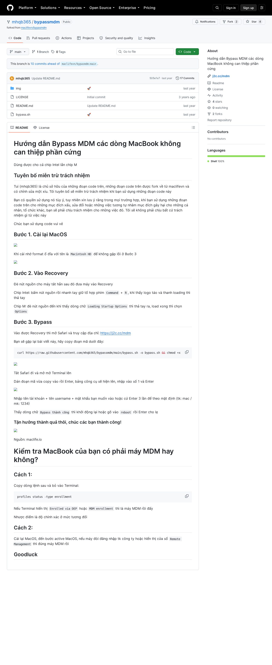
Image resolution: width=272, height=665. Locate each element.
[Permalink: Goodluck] (11, 554)
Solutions (49, 8)
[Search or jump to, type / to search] (217, 7)
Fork (232, 21)
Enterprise (127, 8)
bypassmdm (47, 21)
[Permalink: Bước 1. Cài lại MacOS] (11, 234)
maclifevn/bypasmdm (34, 27)
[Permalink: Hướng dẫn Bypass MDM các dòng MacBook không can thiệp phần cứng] (11, 148)
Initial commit (96, 97)
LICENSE (22, 97)
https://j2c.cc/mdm (115, 333)
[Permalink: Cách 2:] (11, 528)
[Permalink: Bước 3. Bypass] (11, 322)
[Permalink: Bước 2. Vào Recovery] (11, 273)
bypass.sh (23, 114)
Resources (73, 8)
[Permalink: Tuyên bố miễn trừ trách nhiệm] (11, 175)
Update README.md (46, 78)
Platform (26, 8)
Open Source (100, 8)
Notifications (207, 21)
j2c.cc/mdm (221, 76)
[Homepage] (10, 7)
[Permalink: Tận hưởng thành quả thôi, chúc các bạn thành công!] (11, 422)
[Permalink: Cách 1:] (11, 474)
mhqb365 (21, 21)
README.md (24, 106)
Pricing (149, 8)
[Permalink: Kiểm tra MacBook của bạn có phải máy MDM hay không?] (11, 456)
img (18, 88)
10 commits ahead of (45, 63)
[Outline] (193, 127)
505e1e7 (155, 78)
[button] (187, 352)
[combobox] (146, 51)
